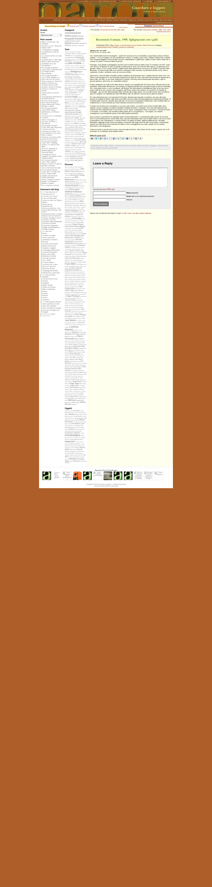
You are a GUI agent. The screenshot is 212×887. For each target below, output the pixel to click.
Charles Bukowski (80, 212)
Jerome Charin (77, 309)
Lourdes (82, 444)
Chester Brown (81, 216)
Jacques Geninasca (69, 302)
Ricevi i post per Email (106, 26)
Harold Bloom (68, 294)
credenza (72, 67)
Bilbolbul (72, 414)
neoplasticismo (68, 116)
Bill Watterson (69, 205)
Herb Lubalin (81, 294)
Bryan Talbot (79, 205)
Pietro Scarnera (75, 363)
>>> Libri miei (47, 231)
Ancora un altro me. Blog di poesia (52, 201)
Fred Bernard (72, 266)
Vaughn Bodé (81, 396)
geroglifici (70, 87)
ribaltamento (68, 140)
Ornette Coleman (77, 352)
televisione (78, 153)
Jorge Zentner (75, 318)
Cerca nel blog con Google (51, 308)
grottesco (72, 89)
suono (72, 151)
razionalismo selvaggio (79, 136)
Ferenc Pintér (68, 252)
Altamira (82, 410)
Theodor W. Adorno (78, 389)
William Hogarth (68, 402)
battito (66, 59)
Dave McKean (75, 228)
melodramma (81, 104)
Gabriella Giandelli (72, 270)
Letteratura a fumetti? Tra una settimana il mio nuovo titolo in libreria (51, 133)
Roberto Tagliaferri (78, 372)
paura (78, 121)
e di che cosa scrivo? (50, 196)
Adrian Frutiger (78, 167)
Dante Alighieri (80, 226)
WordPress (106, 486)
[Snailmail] (140, 138)
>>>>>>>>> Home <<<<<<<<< (48, 315)
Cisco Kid (84, 416)
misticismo (82, 106)
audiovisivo (80, 55)
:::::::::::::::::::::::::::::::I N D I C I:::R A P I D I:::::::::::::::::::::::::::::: (106, 18)
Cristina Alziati (80, 222)
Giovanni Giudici (80, 284)
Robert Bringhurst (74, 370)
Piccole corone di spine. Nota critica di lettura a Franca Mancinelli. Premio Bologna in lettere (51, 103)
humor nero (75, 91)
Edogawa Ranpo (78, 241)
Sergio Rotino (77, 381)
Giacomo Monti (76, 273)
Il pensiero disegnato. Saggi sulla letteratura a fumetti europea (51, 227)
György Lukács (83, 292)
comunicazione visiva (164, 22)
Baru (82, 201)
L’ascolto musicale (48, 258)
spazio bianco (67, 149)
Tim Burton (83, 391)
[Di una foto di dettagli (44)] (108, 479)
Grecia (67, 89)
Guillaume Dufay (68, 292)
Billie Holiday (82, 203)
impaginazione (68, 94)
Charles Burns (69, 214)
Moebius (76, 348)
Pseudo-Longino (68, 365)
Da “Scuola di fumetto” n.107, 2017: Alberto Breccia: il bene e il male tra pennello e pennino (52, 163)
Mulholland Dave (82, 348)
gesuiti (73, 87)
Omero (71, 352)
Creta (82, 423)
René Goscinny (148, 45)
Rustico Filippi (74, 376)
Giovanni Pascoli (75, 286)
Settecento (67, 455)
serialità (73, 145)
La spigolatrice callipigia (50, 50)
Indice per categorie (49, 306)
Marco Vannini (79, 339)
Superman (72, 455)
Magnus (75, 332)
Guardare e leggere (148, 7)
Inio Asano (67, 298)
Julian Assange (68, 322)
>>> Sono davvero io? (50, 192)
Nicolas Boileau (77, 350)
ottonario (80, 119)
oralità (76, 118)
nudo (72, 116)
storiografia (79, 149)
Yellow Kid (83, 461)
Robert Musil (81, 370)
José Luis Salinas (82, 318)
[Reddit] (118, 138)
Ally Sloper (76, 411)
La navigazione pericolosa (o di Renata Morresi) (52, 97)
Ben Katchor (76, 203)
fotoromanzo (75, 83)
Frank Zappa (79, 264)
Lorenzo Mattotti (71, 328)
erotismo (68, 81)
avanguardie (79, 57)
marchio (73, 104)
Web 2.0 (80, 160)
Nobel (71, 449)
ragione (66, 136)
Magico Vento (67, 445)
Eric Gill (71, 249)
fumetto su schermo (73, 85)
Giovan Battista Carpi (72, 283)
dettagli (74, 71)
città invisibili (74, 63)
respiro (83, 138)
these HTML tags (108, 189)
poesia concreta (71, 125)
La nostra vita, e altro (49, 264)
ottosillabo (68, 121)
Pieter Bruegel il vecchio (75, 361)
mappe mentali (68, 104)
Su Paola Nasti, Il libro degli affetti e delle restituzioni (51, 60)
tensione (83, 155)
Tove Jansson (80, 393)
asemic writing (74, 55)
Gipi (80, 287)
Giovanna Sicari (80, 283)
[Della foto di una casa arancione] (77, 479)
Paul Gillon (72, 357)
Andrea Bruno (77, 187)
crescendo (77, 67)
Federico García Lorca (76, 251)
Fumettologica (72, 435)
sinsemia (67, 147)
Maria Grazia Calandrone (70, 341)
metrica (68, 107)
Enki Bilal (73, 247)
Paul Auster (79, 355)
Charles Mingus (73, 216)
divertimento (81, 74)
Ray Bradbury (83, 365)
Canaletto (70, 207)
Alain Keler (72, 169)
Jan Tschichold (71, 303)
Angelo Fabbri (77, 194)
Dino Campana (76, 237)
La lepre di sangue (48, 235)
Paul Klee (78, 357)
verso (72, 158)
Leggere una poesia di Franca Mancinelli (49, 176)
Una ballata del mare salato (78, 456)
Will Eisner (72, 400)
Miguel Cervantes (82, 344)
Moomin (73, 447)
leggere (78, 99)
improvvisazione (75, 94)
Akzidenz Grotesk (68, 410)
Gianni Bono (78, 279)
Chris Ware (77, 218)
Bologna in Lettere (79, 414)
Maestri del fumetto (49, 246)
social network (78, 147)
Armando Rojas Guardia (74, 198)
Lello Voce (81, 322)
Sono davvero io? (48, 194)
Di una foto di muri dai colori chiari (112, 30)
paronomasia (73, 121)
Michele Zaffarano (73, 344)
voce (72, 160)
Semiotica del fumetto (50, 244)
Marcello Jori (68, 336)
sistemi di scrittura (144, 20)
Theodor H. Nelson (69, 389)
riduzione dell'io (80, 140)
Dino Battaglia (75, 236)
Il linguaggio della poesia (51, 250)
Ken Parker (77, 442)
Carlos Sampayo (71, 211)
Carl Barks (83, 207)
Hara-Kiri (79, 437)
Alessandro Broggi (77, 175)
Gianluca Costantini (77, 277)
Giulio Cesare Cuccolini (80, 288)
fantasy (79, 81)
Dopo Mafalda (47, 73)
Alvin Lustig (72, 183)
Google (74, 437)
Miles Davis (77, 346)
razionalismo (71, 136)
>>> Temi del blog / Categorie (49, 276)
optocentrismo (69, 118)
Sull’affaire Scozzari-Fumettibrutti (49, 64)
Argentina (67, 412)
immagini (79, 92)
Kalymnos (69, 441)
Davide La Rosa (68, 230)
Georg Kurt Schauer (69, 273)
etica (64, 20)
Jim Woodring (82, 311)
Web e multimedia (166, 20)
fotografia (79, 20)
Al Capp (70, 173)
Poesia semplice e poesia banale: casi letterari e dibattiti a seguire (51, 181)
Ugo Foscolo (68, 394)
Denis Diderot (75, 232)
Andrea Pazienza (73, 191)
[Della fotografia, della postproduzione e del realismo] (67, 479)
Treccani (70, 456)
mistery (76, 106)
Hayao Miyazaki (74, 294)
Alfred (84, 179)
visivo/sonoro (67, 160)
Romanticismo (68, 144)
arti (75, 53)
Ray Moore (67, 366)
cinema (82, 61)
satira (84, 144)
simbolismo (78, 145)
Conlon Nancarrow (74, 220)
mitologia (70, 108)
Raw (82, 451)
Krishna (81, 442)
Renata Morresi (77, 366)
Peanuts (79, 449)
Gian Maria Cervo (72, 279)
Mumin (77, 447)
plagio (80, 123)
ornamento (71, 119)
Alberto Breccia (75, 171)
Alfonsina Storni (78, 179)
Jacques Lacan (77, 302)
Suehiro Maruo (74, 387)
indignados (80, 97)
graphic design (99, 20)
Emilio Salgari (74, 245)
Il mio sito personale (49, 198)
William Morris (76, 402)
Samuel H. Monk (68, 378)
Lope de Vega (79, 324)
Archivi (42, 32)
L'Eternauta (67, 444)
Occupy (74, 449)
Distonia (45, 242)
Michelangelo (78, 342)
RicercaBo (67, 453)
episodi (75, 79)
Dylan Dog (71, 431)
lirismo (70, 103)
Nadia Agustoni (69, 350)
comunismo (76, 65)
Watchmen (76, 461)
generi (66, 87)
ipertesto (71, 99)
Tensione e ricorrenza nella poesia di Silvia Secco (51, 138)
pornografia (67, 132)
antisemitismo (73, 51)
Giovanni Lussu (68, 286)
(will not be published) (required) (140, 196)
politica (81, 131)
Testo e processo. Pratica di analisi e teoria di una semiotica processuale (52, 83)
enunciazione (67, 79)
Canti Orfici (70, 416)
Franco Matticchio (74, 262)
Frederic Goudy (79, 266)
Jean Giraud (71, 309)
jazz (75, 99)
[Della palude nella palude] (97, 479)
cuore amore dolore (69, 425)
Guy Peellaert (76, 292)
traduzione (80, 156)
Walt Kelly (71, 398)
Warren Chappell (77, 398)
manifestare (77, 103)
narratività (77, 110)
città (66, 63)
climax (83, 63)
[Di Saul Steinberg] (158, 479)
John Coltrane (77, 316)
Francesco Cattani (72, 260)
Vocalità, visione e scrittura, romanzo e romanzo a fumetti (51, 89)
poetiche (67, 131)
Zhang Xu (74, 404)
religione (75, 138)
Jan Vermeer (77, 303)
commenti (72, 65)
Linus (72, 444)
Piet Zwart (81, 363)
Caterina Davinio (68, 212)
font (72, 83)
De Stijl (80, 427)
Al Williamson (79, 183)
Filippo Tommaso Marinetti (77, 254)
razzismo (67, 138)
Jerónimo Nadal (75, 311)
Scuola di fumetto (78, 453)
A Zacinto (76, 412)
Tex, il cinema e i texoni (50, 185)
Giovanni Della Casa (70, 284)
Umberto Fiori (75, 394)
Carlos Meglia (81, 209)
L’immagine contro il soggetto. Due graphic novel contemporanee (52, 156)
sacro (80, 144)
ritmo (81, 142)
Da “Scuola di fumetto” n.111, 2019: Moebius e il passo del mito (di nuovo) (51, 77)
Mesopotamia (81, 445)
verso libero (79, 158)
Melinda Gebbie (71, 342)
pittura (76, 123)
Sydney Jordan (83, 387)
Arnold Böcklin (73, 199)
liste (73, 103)
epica (72, 79)
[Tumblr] (127, 138)
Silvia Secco (83, 383)
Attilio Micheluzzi (68, 201)
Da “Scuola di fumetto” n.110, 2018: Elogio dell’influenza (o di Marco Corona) (50, 111)
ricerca (73, 140)
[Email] (136, 138)
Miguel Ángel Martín (69, 346)
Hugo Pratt (71, 296)
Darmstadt (76, 427)
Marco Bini (74, 336)
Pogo (76, 451)
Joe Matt (76, 313)
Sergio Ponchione (68, 381)
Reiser (71, 366)
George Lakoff (81, 272)
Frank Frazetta (82, 262)
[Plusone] (101, 138)
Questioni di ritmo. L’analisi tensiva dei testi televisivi (52, 215)
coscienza (67, 67)
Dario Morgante (68, 228)
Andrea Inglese (74, 189)
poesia (115, 20)
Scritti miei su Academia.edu (47, 205)
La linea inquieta (48, 262)
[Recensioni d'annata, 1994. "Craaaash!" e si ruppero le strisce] (87, 479)
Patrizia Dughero (72, 355)
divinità (66, 76)
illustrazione (73, 92)
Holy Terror (67, 439)
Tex (82, 455)
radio (83, 134)
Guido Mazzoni (79, 290)
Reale (71, 138)
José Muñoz (70, 320)
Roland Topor (79, 374)
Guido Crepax (69, 290)
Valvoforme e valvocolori (51, 273)
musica (109, 20)
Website (129, 200)
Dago (78, 425)
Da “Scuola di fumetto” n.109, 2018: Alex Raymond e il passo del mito (51, 127)
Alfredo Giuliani (70, 182)
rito (85, 142)
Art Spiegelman (81, 199)
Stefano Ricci (74, 385)
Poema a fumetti (69, 451)
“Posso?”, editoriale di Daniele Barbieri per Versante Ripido (49, 150)
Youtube (67, 462)
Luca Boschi (76, 330)
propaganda (67, 134)
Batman (84, 412)
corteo (83, 65)
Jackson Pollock (70, 300)
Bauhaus (66, 414)
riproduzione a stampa (69, 142)
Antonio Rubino (76, 196)
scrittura (67, 145)
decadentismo (69, 69)
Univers (66, 459)
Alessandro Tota (69, 177)
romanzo (74, 144)
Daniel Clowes (78, 224)
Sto (80, 385)
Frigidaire (76, 433)
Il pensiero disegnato (49, 252)
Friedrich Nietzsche (75, 268)
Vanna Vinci (74, 396)
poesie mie (123, 20)
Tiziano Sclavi (73, 393)
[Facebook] (92, 138)
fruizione (80, 83)
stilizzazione (73, 149)
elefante (78, 76)
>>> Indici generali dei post (51, 302)
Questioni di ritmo (48, 269)
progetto (84, 132)
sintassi (71, 147)
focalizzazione (68, 83)
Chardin (74, 212)
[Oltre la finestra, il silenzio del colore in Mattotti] (138, 479)
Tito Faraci (67, 393)
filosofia (70, 20)
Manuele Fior (70, 334)
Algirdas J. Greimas (80, 182)
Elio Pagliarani (80, 243)
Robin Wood (72, 374)
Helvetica (83, 437)
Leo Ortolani (73, 324)
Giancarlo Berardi (72, 275)
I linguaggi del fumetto (50, 271)
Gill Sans (71, 437)
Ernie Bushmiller (76, 249)
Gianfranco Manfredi (80, 275)
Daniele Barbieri (158, 26)
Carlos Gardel (68, 209)
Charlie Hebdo (78, 416)
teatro (73, 153)
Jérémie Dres (74, 322)
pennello (82, 121)
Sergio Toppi (74, 383)
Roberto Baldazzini (69, 372)
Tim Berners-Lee (76, 391)
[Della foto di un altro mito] (128, 479)
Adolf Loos (72, 167)
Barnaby (80, 412)
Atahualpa (114, 486)
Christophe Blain (68, 218)
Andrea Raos (69, 194)
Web (76, 160)
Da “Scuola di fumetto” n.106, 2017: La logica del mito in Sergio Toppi (51, 171)
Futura (82, 435)
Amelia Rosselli (72, 186)
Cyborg (74, 425)
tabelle (70, 153)
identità (80, 91)
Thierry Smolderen (69, 391)
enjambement (77, 78)
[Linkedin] (105, 138)
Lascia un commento (126, 47)
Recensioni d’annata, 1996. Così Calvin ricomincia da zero (157, 31)
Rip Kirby (72, 453)
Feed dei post (74, 26)
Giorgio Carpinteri (75, 281)
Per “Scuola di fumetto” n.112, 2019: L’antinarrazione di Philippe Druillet (52, 69)
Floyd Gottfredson (72, 256)
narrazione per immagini (73, 112)
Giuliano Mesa (70, 288)
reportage (79, 138)
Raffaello (78, 365)
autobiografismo (69, 57)
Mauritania (73, 445)
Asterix (72, 412)
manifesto (82, 103)
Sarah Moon (75, 378)
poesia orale (74, 127)
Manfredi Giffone (82, 332)
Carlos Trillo (82, 211)
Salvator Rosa (80, 376)
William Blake (80, 400)
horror (71, 91)
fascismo (83, 81)
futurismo (67, 437)
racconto (79, 134)
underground (67, 158)
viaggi (156, 20)
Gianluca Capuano (68, 277)
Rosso (44, 233)
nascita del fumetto (71, 114)
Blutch (74, 205)
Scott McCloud (75, 379)
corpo (81, 65)
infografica (67, 99)
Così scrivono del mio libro (51, 168)
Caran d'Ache (76, 207)
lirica (66, 103)
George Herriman (74, 272)
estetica (57, 20)
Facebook (69, 433)
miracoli (72, 106)
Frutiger (82, 433)
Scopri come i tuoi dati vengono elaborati (136, 213)
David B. (81, 228)
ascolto (79, 53)
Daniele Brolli (69, 226)
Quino (73, 365)
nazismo (80, 114)
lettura (84, 101)
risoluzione (76, 142)
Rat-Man (79, 451)
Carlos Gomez (74, 209)
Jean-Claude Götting (73, 307)
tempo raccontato (76, 155)
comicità (67, 65)
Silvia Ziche (67, 385)
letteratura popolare (73, 101)
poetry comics (74, 131)
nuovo (75, 116)
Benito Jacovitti (69, 203)
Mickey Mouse (68, 447)
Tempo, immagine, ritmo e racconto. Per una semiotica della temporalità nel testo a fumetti (52, 220)
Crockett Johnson (68, 224)
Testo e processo (48, 237)
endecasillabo (69, 78)
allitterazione (67, 51)
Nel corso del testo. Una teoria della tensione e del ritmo (52, 210)
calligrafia (73, 59)
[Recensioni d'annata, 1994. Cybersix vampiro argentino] (46, 479)
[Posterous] (132, 138)
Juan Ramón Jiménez (81, 320)
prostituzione (72, 134)
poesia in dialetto (78, 125)
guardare (77, 89)
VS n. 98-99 (46, 260)
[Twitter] (96, 138)
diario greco (74, 74)
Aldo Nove (74, 173)
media (76, 104)
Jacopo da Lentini (79, 300)
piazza (72, 123)
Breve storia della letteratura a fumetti (49, 255)
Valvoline (73, 459)
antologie (79, 51)
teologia (67, 156)
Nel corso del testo (49, 266)
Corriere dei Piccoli (69, 418)
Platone (84, 363)
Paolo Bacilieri (74, 354)
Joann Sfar (71, 313)
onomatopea (79, 116)
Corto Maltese (75, 423)
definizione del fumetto (77, 69)
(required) (132, 193)
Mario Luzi (79, 341)
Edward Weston (70, 243)
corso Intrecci (72, 420)
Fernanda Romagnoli (77, 252)
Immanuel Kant (83, 296)
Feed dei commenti (88, 26)
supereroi (76, 151)
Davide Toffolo (75, 230)
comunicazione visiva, (104, 47)
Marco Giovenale (74, 337)
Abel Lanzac (67, 167)
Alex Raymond (72, 178)
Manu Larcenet (81, 334)
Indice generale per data (50, 304)
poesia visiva (74, 129)
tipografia (73, 157)
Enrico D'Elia (79, 247)
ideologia (66, 92)
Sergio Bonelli (82, 379)
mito (66, 108)
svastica (66, 153)
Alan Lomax (77, 169)
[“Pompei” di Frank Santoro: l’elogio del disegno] (148, 479)
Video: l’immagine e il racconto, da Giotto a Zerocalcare (49, 121)
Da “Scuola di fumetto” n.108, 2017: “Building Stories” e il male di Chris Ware (51, 143)
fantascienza (74, 81)
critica (82, 67)
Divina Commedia (78, 429)
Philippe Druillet (73, 359)
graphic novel (80, 87)
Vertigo (71, 461)
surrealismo (82, 151)
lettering (79, 101)
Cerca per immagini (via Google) (50, 311)
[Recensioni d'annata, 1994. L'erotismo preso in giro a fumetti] (118, 479)
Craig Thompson (72, 222)
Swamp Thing (77, 455)
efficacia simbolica (72, 76)
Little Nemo (77, 444)
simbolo (82, 145)
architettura (68, 53)
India (75, 96)
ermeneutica (81, 79)
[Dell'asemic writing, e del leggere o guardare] (57, 479)
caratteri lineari (76, 61)
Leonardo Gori (68, 324)
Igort (78, 296)
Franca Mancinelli (81, 256)
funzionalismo (81, 85)
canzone (77, 59)
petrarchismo (67, 123)
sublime (68, 151)
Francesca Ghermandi (72, 258)
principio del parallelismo (76, 132)
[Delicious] (114, 138)
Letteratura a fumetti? (50, 240)
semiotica (132, 20)
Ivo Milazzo (78, 298)
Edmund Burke (72, 239)
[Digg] (110, 138)
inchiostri (68, 97)
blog (69, 59)
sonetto (83, 147)
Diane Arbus (79, 234)
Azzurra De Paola (76, 201)
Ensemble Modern (78, 431)
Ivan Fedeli (73, 298)
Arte (73, 53)
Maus (77, 445)
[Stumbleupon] (123, 138)
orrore (75, 119)
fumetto (89, 20)
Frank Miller (70, 264)
